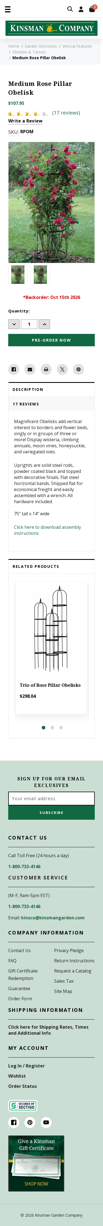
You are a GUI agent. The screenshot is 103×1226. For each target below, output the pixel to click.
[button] (36, 1163)
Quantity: (19, 311)
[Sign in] (81, 10)
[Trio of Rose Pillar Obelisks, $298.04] (51, 628)
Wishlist (17, 1076)
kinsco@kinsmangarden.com (53, 918)
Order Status (22, 1086)
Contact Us (19, 950)
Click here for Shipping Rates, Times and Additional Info (48, 1030)
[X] (62, 369)
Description (28, 389)
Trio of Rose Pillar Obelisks (50, 685)
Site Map (63, 991)
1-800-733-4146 (24, 866)
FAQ (12, 961)
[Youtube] (46, 1122)
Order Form (20, 999)
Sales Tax (64, 981)
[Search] (70, 9)
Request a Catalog (72, 971)
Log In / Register (26, 1066)
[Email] (29, 369)
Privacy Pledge (69, 950)
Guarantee (19, 988)
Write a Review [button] (25, 121)
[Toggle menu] (7, 9)
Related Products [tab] (36, 566)
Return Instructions (74, 961)
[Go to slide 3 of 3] (61, 727)
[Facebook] (13, 369)
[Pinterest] (78, 369)
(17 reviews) (66, 112)
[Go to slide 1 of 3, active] (43, 727)
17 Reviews (26, 404)
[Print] (46, 369)
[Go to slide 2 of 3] (52, 727)
